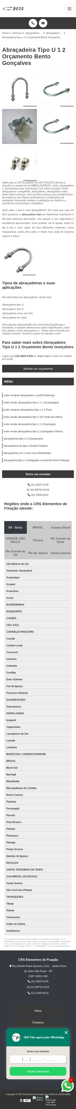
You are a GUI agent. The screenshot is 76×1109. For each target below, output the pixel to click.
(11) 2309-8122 (39, 494)
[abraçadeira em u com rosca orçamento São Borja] (56, 89)
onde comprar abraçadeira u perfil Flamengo (29, 395)
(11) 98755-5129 (39, 489)
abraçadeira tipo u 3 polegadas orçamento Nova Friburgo (36, 460)
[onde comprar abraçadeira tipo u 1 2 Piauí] (19, 89)
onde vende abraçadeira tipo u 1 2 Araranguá (30, 424)
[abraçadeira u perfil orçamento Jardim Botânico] (19, 163)
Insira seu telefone (38, 1051)
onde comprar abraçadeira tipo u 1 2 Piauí (28, 409)
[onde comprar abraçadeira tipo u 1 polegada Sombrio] (56, 126)
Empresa (38, 1022)
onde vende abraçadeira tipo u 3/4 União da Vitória (33, 417)
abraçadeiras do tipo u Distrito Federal (26, 445)
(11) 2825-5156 (24, 356)
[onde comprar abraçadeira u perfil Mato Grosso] (19, 126)
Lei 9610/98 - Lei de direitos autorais (52, 946)
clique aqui (43, 356)
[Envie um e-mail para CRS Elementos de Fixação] (43, 23)
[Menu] (69, 8)
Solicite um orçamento (38, 368)
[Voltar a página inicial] (13, 8)
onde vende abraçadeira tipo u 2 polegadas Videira (33, 431)
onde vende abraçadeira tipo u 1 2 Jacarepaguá (31, 402)
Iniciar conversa (38, 1071)
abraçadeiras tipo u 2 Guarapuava (23, 438)
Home (38, 1010)
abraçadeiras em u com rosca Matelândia (27, 453)
